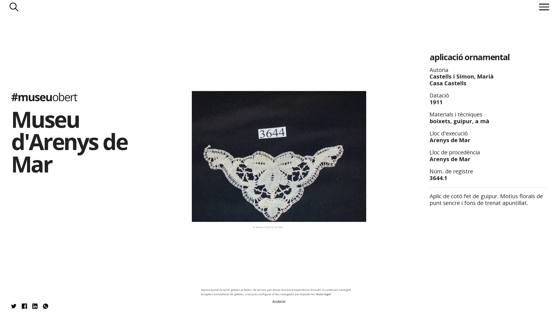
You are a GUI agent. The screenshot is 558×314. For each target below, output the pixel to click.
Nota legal (323, 294)
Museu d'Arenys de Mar (69, 141)
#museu (44, 96)
